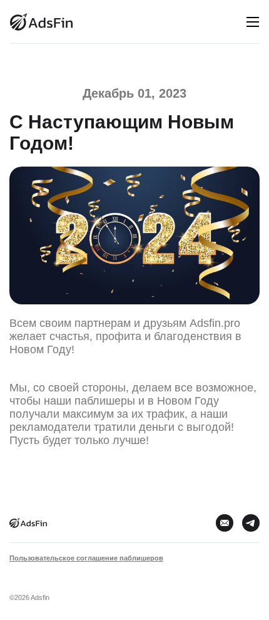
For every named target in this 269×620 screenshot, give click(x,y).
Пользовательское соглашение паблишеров (86, 558)
